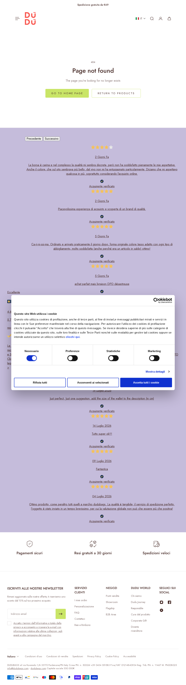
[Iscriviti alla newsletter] (61, 614)
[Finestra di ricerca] (151, 19)
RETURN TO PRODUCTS (116, 93)
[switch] (72, 358)
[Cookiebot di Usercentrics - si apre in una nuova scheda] (156, 300)
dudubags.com (38, 668)
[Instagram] (161, 602)
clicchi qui (73, 336)
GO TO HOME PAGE (67, 93)
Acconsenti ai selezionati (93, 382)
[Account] (160, 19)
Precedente (34, 139)
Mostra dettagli (155, 371)
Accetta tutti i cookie (146, 382)
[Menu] (16, 19)
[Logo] (30, 18)
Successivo (51, 139)
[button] (140, 18)
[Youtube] (161, 610)
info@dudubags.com (18, 668)
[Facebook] (169, 602)
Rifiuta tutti (40, 382)
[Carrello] (169, 19)
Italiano (11, 656)
